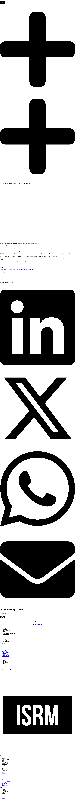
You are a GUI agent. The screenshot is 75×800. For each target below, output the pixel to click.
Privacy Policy (37, 674)
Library (4, 663)
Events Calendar (5, 635)
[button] (37, 327)
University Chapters (6, 639)
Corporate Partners (6, 640)
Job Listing (5, 661)
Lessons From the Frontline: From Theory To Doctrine (9, 278)
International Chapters (7, 630)
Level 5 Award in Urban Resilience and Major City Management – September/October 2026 (16, 269)
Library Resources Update (4, 275)
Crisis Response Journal (7, 664)
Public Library (5, 638)
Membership (5, 629)
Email (1, 612)
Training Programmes (5, 650)
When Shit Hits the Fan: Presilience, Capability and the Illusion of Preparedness (14, 272)
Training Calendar (5, 651)
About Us (4, 628)
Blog (3, 632)
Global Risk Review (6, 634)
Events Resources (6, 662)
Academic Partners (6, 641)
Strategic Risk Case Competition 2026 (9, 633)
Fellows (4, 660)
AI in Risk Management (7, 637)
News (4, 631)
